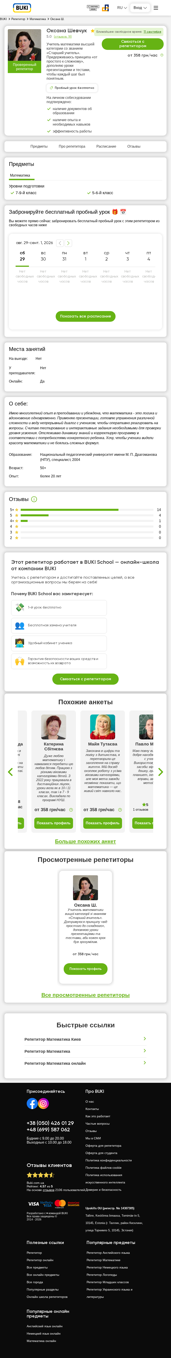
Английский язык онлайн (45, 1326)
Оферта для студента (101, 1153)
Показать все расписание (85, 316)
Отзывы (91, 1131)
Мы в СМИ (93, 1138)
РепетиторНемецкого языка (107, 1267)
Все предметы (37, 1267)
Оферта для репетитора (103, 1145)
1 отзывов (140, 809)
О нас (90, 1101)
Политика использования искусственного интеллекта (105, 1178)
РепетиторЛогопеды (102, 1275)
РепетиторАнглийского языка (108, 1252)
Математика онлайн (41, 1341)
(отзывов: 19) (63, 36)
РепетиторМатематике (103, 1260)
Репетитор (34, 1252)
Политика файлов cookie (104, 1167)
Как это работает (98, 1116)
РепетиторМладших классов (108, 1282)
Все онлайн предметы (43, 1275)
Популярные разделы (43, 1289)
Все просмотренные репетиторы (85, 995)
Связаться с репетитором (132, 44)
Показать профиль (54, 823)
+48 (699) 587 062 (48, 1129)
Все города (35, 1282)
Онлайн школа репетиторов (47, 1297)
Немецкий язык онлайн (44, 1333)
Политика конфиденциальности (109, 1160)
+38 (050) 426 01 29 (50, 1123)
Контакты (92, 1109)
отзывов (48, 1190)
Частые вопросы (98, 1123)
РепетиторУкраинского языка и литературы (109, 1293)
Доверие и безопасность (103, 1189)
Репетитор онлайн (40, 1260)
